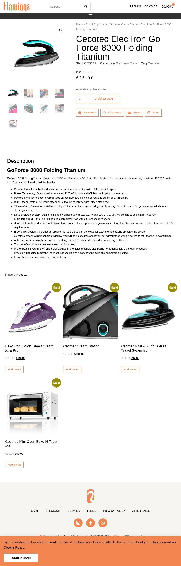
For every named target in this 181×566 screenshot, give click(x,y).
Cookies (74, 510)
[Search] (85, 6)
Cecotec (154, 63)
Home (80, 24)
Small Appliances (97, 24)
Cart (34, 510)
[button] (90, 16)
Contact (150, 6)
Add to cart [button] (14, 369)
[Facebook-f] (90, 522)
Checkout (52, 510)
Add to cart (104, 99)
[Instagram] (78, 522)
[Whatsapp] (102, 522)
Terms (91, 510)
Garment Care (118, 24)
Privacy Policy (114, 510)
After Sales (141, 510)
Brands (135, 6)
